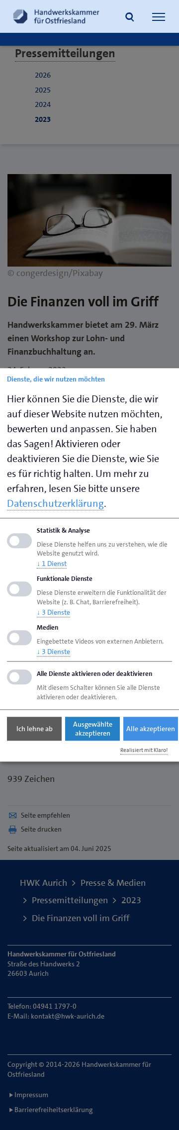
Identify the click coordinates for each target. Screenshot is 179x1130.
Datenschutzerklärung (55, 503)
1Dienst (52, 564)
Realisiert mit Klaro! (144, 750)
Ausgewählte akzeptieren (92, 729)
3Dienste (53, 612)
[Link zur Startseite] (56, 16)
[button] (129, 18)
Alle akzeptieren (150, 728)
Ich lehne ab (34, 728)
